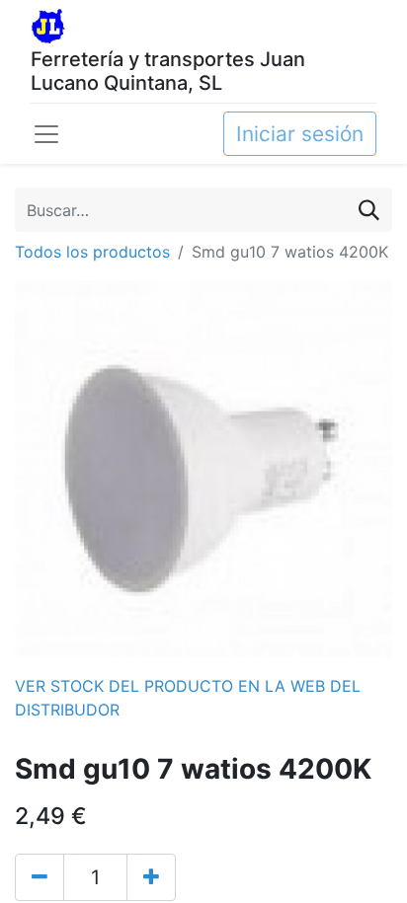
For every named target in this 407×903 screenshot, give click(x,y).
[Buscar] (369, 210)
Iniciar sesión (300, 133)
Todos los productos (92, 252)
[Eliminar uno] (39, 877)
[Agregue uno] (151, 877)
